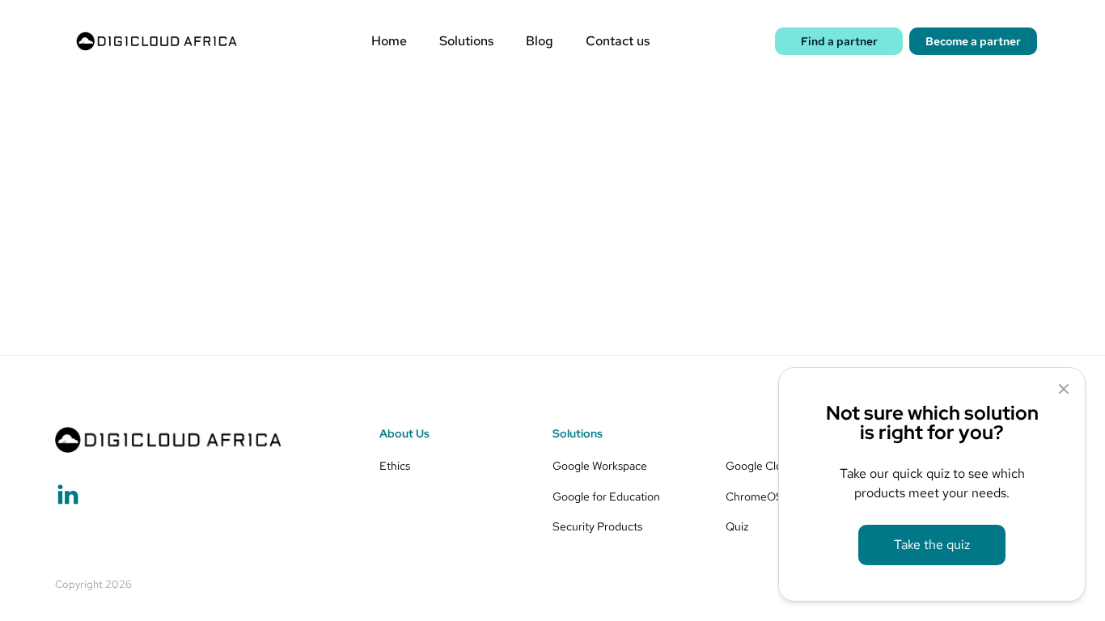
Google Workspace (599, 465)
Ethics (394, 465)
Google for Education (606, 496)
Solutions (466, 41)
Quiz (737, 526)
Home (389, 41)
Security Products (597, 526)
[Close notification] (1063, 389)
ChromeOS (754, 496)
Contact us (618, 41)
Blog (539, 41)
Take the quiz (932, 544)
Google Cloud (760, 465)
